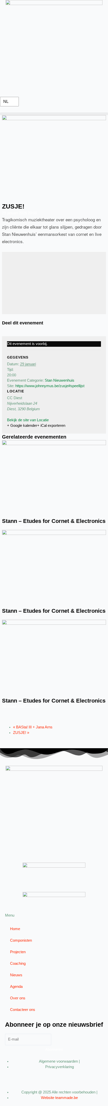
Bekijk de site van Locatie (28, 420)
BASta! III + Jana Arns (32, 727)
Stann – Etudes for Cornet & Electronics (53, 521)
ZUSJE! (21, 733)
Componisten (21, 940)
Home (15, 929)
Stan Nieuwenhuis (59, 380)
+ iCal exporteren (51, 426)
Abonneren (54, 1050)
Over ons (17, 998)
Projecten (18, 952)
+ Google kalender (22, 426)
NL (6, 101)
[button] (54, 113)
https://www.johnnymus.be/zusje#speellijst (49, 386)
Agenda (16, 987)
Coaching (18, 963)
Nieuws (16, 975)
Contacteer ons (22, 1010)
